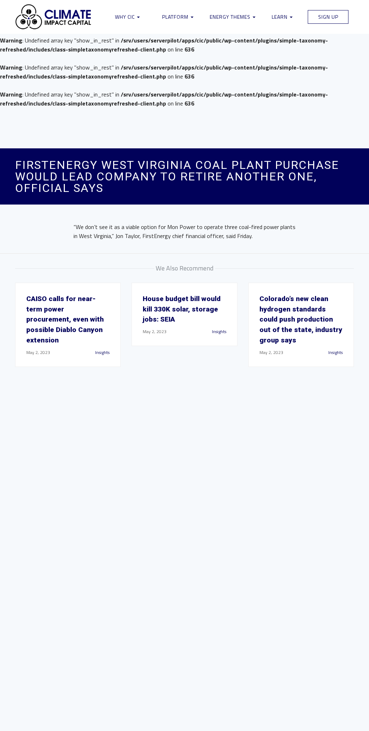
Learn (280, 17)
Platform (176, 17)
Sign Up (328, 17)
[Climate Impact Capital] (53, 17)
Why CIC (125, 17)
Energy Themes (231, 17)
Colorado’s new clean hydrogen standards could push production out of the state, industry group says (300, 319)
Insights (102, 352)
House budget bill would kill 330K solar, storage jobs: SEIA (182, 309)
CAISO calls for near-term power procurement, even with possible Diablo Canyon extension (65, 319)
